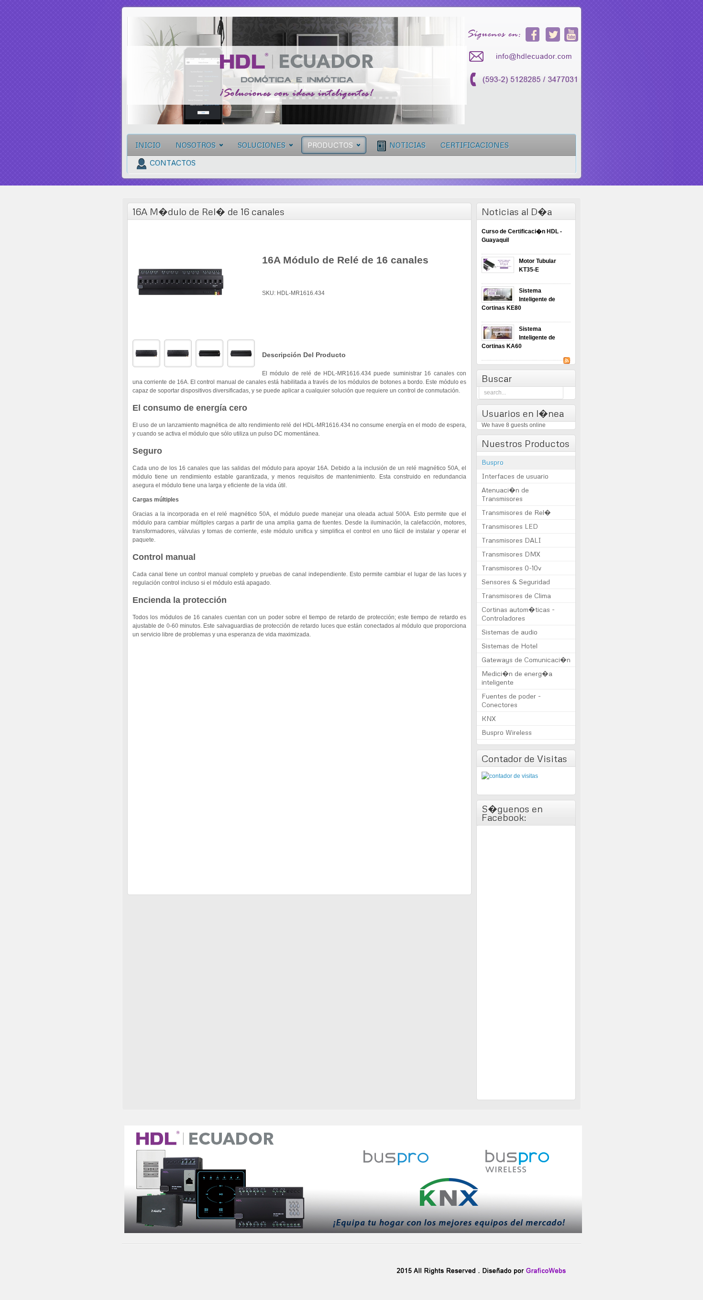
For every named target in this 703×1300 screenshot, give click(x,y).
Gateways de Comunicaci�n (526, 659)
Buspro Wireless (507, 732)
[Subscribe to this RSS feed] (567, 360)
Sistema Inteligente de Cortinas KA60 (518, 338)
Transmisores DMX (511, 554)
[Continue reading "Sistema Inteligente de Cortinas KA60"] (498, 333)
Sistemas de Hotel (510, 646)
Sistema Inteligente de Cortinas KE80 (518, 299)
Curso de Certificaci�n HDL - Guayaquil (522, 235)
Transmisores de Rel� (516, 512)
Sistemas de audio (510, 632)
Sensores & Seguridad (516, 582)
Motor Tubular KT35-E (537, 265)
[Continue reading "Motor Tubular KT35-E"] (498, 265)
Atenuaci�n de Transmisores (505, 494)
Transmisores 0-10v (511, 568)
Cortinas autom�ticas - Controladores (518, 613)
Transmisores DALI (511, 540)
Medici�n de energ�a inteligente (517, 677)
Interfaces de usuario (515, 476)
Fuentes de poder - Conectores (511, 700)
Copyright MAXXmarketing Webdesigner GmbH (299, 885)
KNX (489, 718)
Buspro (493, 462)
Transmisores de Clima (516, 595)
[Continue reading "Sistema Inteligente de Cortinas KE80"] (498, 294)
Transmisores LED (510, 526)
